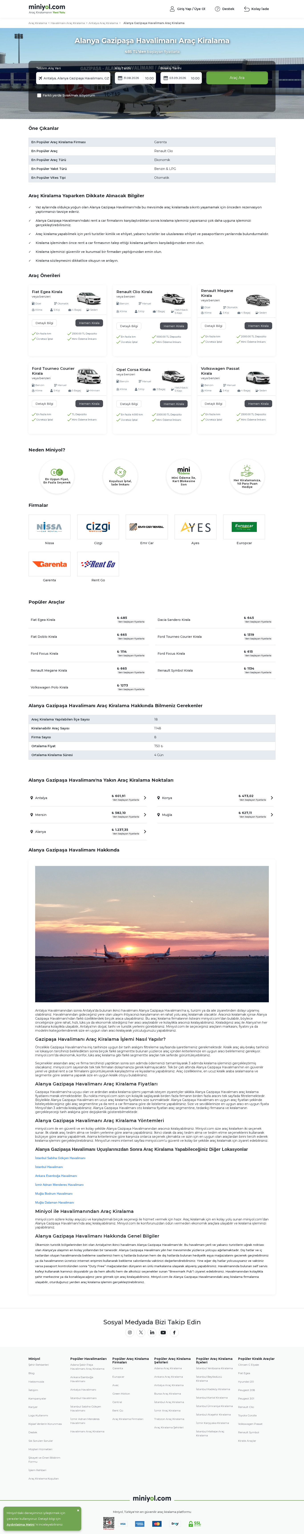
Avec (115, 1385)
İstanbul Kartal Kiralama (212, 1397)
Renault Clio (246, 1407)
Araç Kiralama (37, 23)
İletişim (33, 1390)
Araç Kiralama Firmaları (127, 1419)
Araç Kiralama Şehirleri (169, 1427)
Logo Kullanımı (38, 1415)
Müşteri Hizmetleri (40, 1449)
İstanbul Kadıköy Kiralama (213, 1389)
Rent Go (117, 1410)
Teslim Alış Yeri (48, 68)
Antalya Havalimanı (83, 1389)
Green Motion (121, 1393)
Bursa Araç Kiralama (167, 1393)
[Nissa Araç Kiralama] (49, 527)
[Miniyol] (59, 9)
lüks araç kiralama (101, 1055)
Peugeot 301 (246, 1398)
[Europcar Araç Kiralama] (244, 527)
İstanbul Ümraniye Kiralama (214, 1406)
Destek (32, 1432)
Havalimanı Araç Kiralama (68, 23)
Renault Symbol (248, 1432)
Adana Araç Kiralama (168, 1368)
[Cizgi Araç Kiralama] (98, 527)
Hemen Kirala (89, 323)
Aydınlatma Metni (20, 1524)
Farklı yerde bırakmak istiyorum (69, 95)
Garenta (117, 1368)
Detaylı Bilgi (44, 323)
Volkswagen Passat (250, 1423)
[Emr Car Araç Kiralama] (147, 527)
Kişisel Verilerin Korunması (45, 1423)
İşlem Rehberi (37, 1470)
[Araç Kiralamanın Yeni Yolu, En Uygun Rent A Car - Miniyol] (152, 1499)
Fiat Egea (244, 1373)
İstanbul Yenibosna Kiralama (214, 1368)
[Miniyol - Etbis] (108, 1529)
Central (117, 1402)
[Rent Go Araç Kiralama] (98, 564)
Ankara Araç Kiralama (168, 1376)
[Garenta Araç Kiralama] (49, 564)
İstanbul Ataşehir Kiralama (213, 1414)
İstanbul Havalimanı (83, 1398)
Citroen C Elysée (248, 1364)
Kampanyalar (37, 1398)
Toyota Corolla (247, 1415)
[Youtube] (163, 1332)
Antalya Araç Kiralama (103, 23)
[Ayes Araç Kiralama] (195, 527)
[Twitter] (140, 1332)
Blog (31, 1373)
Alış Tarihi (123, 68)
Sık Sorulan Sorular (40, 1440)
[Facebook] (174, 1332)
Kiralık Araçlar (247, 1440)
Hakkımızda (36, 1381)
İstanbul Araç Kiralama (169, 1402)
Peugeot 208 (246, 1390)
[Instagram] (129, 1332)
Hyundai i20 (246, 1381)
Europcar (118, 1376)
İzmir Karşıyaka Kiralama (212, 1423)
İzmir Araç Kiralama (167, 1410)
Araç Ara (237, 78)
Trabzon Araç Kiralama (169, 1419)
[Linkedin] (152, 1332)
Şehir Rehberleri (38, 1364)
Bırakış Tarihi (170, 68)
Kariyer (33, 1407)
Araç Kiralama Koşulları (43, 1478)
